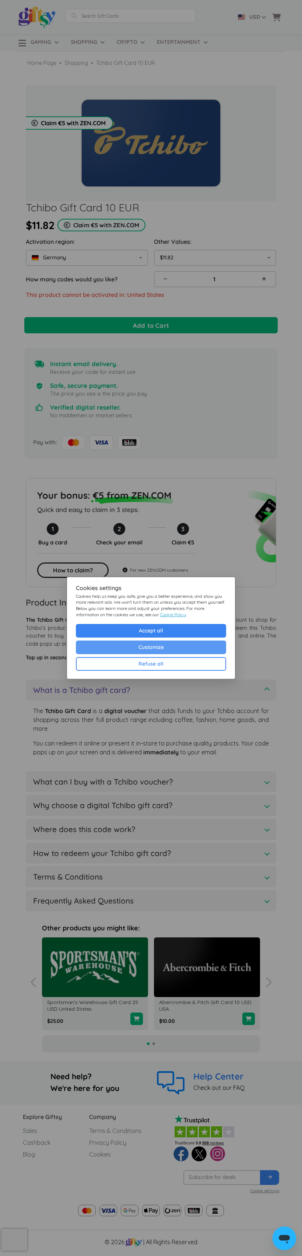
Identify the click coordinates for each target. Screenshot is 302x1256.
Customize (151, 647)
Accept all (151, 630)
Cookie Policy (173, 614)
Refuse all (151, 663)
